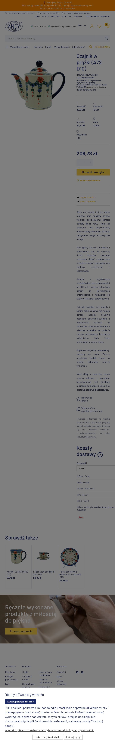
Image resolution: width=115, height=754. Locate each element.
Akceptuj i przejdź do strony (20, 701)
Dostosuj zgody (73, 737)
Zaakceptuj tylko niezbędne (48, 737)
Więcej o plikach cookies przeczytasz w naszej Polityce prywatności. (49, 730)
